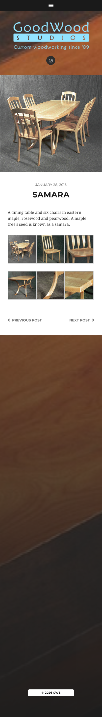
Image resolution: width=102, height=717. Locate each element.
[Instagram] (50, 60)
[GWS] (51, 35)
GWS (56, 692)
